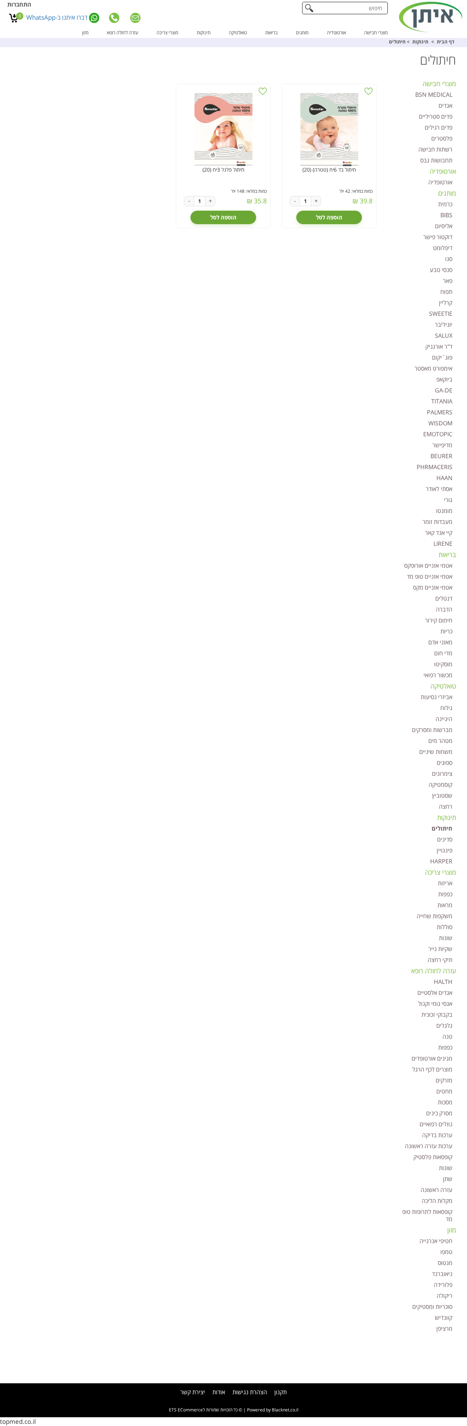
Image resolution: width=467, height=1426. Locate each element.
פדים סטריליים (435, 116)
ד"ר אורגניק (438, 346)
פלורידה (443, 1285)
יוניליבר (443, 325)
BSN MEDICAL (433, 95)
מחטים (444, 1091)
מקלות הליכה (437, 1201)
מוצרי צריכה (167, 32)
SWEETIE (440, 314)
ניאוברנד (442, 1274)
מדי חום (443, 653)
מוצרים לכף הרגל (432, 1069)
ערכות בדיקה (437, 1135)
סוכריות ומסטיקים (432, 1307)
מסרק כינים (439, 1113)
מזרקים (444, 1080)
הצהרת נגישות (249, 1392)
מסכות (445, 1102)
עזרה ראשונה (436, 1190)
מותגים (302, 32)
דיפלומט (442, 248)
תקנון (280, 1392)
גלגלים (444, 1025)
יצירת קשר (192, 1392)
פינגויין (444, 850)
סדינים (444, 839)
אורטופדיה (336, 32)
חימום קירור (438, 620)
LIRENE (442, 544)
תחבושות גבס (436, 160)
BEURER (441, 456)
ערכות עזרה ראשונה (428, 1146)
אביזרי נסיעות (436, 697)
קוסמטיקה (440, 785)
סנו (448, 259)
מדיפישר (442, 445)
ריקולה (444, 1296)
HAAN (444, 478)
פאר (447, 281)
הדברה (444, 609)
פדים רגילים (438, 127)
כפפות (445, 894)
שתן (447, 1179)
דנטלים (443, 598)
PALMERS (439, 412)
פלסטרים (441, 138)
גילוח (446, 708)
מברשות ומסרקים (432, 730)
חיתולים (442, 828)
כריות (446, 631)
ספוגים (444, 763)
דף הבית (445, 41)
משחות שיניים (435, 752)
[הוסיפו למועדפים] (368, 91)
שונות (445, 938)
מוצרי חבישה (376, 32)
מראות (444, 905)
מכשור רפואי (438, 675)
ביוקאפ (444, 379)
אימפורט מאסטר (433, 368)
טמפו (446, 1252)
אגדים (445, 105)
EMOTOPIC (437, 434)
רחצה (445, 806)
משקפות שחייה (434, 916)
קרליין (445, 303)
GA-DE (443, 390)
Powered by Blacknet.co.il (272, 1410)
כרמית (445, 204)
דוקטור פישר (437, 237)
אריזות (445, 883)
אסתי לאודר (439, 489)
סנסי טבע (441, 270)
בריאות (271, 32)
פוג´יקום (442, 357)
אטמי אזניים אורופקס (428, 565)
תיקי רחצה (440, 960)
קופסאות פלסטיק (432, 1157)
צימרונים (442, 774)
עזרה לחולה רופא (122, 32)
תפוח (446, 292)
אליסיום (443, 226)
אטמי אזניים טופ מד (429, 576)
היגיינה (444, 719)
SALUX (443, 335)
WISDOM (440, 423)
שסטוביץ (442, 795)
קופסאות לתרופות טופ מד (427, 1215)
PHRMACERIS (434, 467)
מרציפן (444, 1329)
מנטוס (445, 1263)
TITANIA (441, 401)
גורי (448, 500)
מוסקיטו (443, 664)
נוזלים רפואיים (436, 1124)
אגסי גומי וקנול (435, 1004)
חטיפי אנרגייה (436, 1241)
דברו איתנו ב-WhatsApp (57, 17)
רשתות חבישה (435, 149)
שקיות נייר (440, 949)
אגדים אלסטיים (434, 993)
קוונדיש (443, 1318)
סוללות (444, 927)
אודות (218, 1392)
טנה (447, 1036)
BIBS (446, 215)
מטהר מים (440, 741)
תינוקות (204, 32)
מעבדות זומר (437, 522)
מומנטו (444, 511)
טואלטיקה (238, 32)
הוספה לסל (329, 217)
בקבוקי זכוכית (436, 1015)
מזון (85, 32)
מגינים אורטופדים (432, 1058)
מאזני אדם (440, 642)
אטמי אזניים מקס (432, 587)
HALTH (443, 982)
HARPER (441, 861)
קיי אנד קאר (438, 533)
